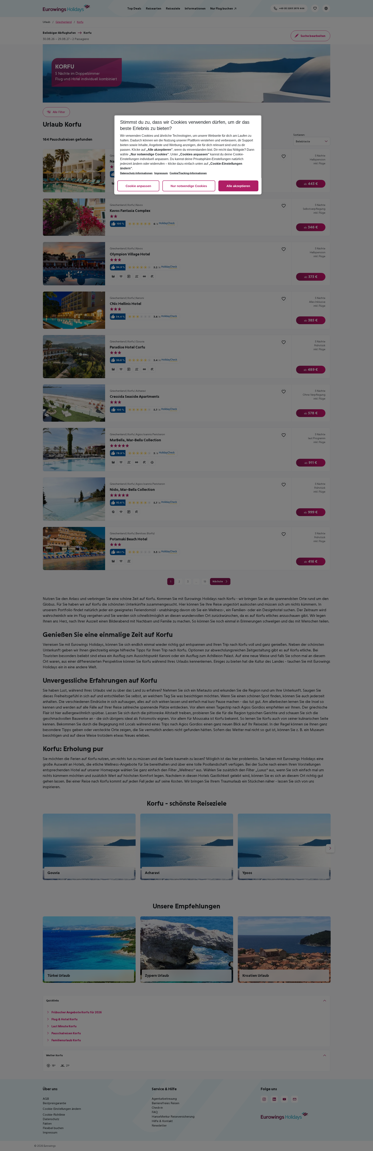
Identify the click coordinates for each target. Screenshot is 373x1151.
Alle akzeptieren (238, 186)
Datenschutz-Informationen (136, 173)
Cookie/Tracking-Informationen (188, 173)
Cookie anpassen (138, 186)
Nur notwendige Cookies (189, 186)
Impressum (161, 173)
